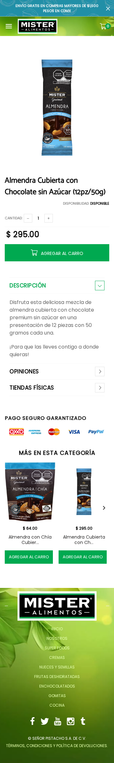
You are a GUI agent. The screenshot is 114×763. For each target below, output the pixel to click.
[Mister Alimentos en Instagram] (70, 722)
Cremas (57, 657)
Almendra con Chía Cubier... (30, 540)
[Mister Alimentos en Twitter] (44, 722)
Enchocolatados (57, 686)
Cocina (57, 705)
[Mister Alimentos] (37, 26)
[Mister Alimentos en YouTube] (57, 722)
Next (104, 508)
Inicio (57, 629)
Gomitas (57, 695)
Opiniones (24, 371)
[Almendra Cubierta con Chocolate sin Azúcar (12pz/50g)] (84, 492)
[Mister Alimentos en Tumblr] (83, 722)
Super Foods (57, 648)
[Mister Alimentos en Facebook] (32, 722)
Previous (10, 508)
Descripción (28, 285)
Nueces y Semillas (57, 667)
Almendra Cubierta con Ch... (84, 540)
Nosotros (57, 638)
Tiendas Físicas (32, 388)
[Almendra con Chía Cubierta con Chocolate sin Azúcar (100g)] (30, 492)
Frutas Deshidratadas (57, 676)
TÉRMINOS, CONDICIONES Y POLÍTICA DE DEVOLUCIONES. (57, 745)
